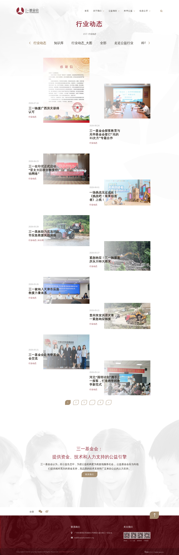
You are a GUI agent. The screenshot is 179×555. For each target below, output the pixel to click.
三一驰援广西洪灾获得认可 (44, 110)
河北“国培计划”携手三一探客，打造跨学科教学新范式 (105, 380)
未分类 (41, 240)
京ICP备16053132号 (66, 552)
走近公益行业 (123, 43)
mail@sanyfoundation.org (84, 538)
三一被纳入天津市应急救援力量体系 (44, 291)
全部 (103, 43)
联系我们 (89, 474)
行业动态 (39, 43)
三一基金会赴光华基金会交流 (44, 356)
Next (149, 43)
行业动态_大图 (81, 43)
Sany (27, 11)
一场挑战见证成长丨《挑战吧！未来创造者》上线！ (103, 196)
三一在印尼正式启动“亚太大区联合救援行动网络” (43, 170)
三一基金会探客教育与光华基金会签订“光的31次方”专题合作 (105, 134)
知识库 (59, 43)
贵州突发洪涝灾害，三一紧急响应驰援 (105, 317)
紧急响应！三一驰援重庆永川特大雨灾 (105, 259)
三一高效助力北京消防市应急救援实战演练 (44, 233)
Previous (30, 43)
